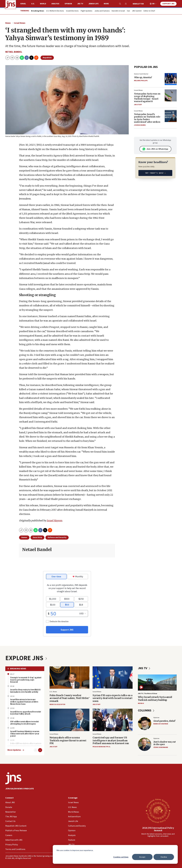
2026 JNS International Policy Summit (158, 829)
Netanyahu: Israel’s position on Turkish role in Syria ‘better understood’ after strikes (147, 118)
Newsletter (138, 4)
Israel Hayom (54, 520)
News (8, 23)
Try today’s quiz (155, 173)
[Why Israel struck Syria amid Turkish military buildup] (157, 682)
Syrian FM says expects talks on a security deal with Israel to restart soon (112, 698)
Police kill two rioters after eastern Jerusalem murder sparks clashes (25, 744)
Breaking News (18, 668)
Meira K (141, 703)
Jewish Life (93, 3)
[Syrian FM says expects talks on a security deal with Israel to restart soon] (113, 677)
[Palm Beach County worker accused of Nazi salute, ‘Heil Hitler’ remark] (70, 677)
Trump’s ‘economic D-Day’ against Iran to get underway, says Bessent (25, 679)
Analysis (55, 3)
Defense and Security (57, 537)
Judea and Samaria (102, 11)
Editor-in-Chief (149, 11)
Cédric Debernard (160, 747)
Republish (47, 57)
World (43, 3)
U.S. (33, 3)
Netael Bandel (13, 52)
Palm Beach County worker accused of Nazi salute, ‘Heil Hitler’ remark (70, 698)
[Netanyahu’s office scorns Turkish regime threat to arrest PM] (70, 720)
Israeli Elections (72, 11)
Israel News (19, 23)
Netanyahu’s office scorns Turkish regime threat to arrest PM (68, 740)
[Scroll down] (40, 750)
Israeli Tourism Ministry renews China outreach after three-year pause (24, 733)
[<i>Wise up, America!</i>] (171, 79)
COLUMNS (145, 710)
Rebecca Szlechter (57, 704)
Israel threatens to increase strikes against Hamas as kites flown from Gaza (24, 701)
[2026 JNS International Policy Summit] (158, 811)
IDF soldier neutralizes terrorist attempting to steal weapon (24, 722)
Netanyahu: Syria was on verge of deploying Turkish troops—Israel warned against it (147, 97)
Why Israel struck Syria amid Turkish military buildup (155, 698)
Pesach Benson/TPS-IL (101, 747)
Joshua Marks (140, 125)
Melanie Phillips (140, 80)
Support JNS (168, 3)
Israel (23, 3)
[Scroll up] (36, 750)
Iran (128, 11)
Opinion (68, 3)
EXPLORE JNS (25, 658)
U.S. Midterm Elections (55, 11)
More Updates (14, 750)
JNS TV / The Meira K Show (147, 693)
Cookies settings (120, 857)
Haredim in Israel (118, 11)
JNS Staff (138, 105)
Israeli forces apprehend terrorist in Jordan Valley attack (25, 713)
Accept (142, 857)
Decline (164, 857)
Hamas (24, 537)
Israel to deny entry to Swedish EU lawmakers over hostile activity (25, 690)
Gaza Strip (37, 537)
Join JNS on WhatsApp (157, 149)
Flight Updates (86, 11)
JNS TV (80, 3)
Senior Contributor (141, 74)
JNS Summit (136, 11)
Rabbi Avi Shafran (160, 724)
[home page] (10, 4)
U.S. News (53, 692)
